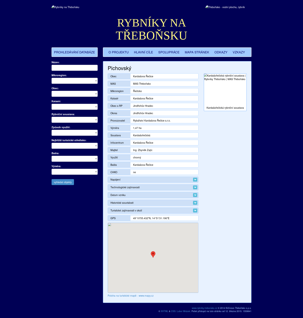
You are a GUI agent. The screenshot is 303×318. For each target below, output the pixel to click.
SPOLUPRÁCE (169, 52)
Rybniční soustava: (63, 114)
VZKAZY (239, 52)
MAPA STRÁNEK (197, 52)
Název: (56, 62)
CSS (173, 311)
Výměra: (56, 166)
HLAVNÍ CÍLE (143, 52)
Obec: (55, 88)
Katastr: (56, 101)
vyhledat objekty (63, 182)
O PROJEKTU (119, 52)
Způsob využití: (61, 127)
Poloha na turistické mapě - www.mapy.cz (131, 295)
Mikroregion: (59, 75)
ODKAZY (220, 52)
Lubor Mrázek (183, 311)
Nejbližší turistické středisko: (69, 140)
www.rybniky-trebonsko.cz (204, 308)
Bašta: (55, 153)
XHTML (164, 311)
